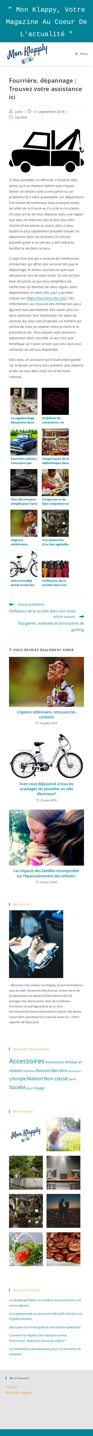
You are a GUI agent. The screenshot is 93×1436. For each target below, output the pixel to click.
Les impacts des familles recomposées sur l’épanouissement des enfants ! (46, 873)
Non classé (56, 1078)
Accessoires (26, 1060)
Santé (72, 1079)
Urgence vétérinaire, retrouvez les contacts (46, 714)
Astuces (43, 1070)
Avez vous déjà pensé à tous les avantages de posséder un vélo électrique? (46, 788)
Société (21, 117)
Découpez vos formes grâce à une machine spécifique (45, 1327)
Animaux (29, 1071)
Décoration (74, 1071)
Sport (29, 1088)
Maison (35, 1078)
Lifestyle (17, 1078)
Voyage (38, 1087)
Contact (11, 1387)
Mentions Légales (19, 1392)
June (18, 112)
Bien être (59, 1070)
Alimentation (55, 1062)
